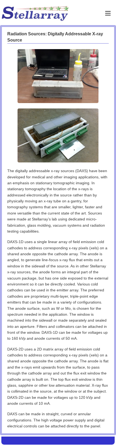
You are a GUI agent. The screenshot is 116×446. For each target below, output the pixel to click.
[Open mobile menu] (108, 13)
